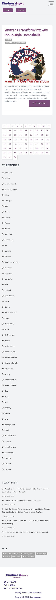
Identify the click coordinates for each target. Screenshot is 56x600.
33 (21, 139)
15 (21, 131)
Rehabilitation (10, 436)
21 (5, 135)
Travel (7, 301)
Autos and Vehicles (12, 262)
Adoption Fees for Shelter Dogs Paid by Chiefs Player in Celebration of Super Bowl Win (25, 490)
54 (37, 148)
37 (42, 139)
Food (7, 430)
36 (37, 139)
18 (37, 131)
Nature (7, 413)
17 (31, 131)
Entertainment (10, 184)
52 (26, 148)
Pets (6, 285)
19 (42, 131)
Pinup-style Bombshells (11, 554)
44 (31, 144)
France (7, 318)
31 (10, 139)
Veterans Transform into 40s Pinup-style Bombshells (26, 32)
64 (42, 153)
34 (26, 139)
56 (47, 148)
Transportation (10, 380)
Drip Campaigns (11, 189)
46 (42, 144)
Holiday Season (11, 357)
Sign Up (21, 10)
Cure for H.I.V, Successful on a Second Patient (23, 500)
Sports (7, 178)
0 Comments (11, 43)
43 (26, 144)
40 (10, 144)
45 (37, 144)
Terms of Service (34, 593)
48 (5, 148)
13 (10, 131)
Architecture (10, 346)
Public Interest (10, 313)
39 (5, 144)
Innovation (9, 452)
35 (31, 139)
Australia (8, 279)
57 (5, 153)
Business (8, 234)
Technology (9, 240)
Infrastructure (10, 447)
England (8, 290)
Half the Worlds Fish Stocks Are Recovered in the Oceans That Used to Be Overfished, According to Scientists (26, 510)
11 (49, 126)
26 (31, 135)
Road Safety (9, 324)
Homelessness (10, 385)
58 (10, 153)
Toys (6, 402)
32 (15, 139)
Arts (6, 419)
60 (21, 153)
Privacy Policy (21, 593)
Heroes (7, 212)
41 (15, 144)
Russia (7, 307)
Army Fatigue (42, 554)
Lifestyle (8, 201)
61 (26, 153)
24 (21, 135)
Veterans (7, 557)
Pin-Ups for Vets (29, 557)
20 (47, 131)
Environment (9, 335)
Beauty (7, 374)
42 (21, 144)
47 (47, 144)
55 (42, 148)
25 (26, 135)
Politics (8, 458)
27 (37, 135)
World (7, 329)
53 (31, 148)
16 (26, 131)
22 (10, 135)
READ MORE (41, 103)
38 (47, 139)
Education (8, 273)
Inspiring (8, 217)
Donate (8, 10)
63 (37, 153)
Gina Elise (17, 557)
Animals (8, 251)
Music (7, 396)
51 (21, 148)
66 (5, 157)
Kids (6, 391)
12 (5, 131)
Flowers (8, 464)
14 (15, 131)
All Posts (8, 173)
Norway (8, 257)
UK (6, 245)
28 (42, 135)
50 (15, 148)
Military (8, 408)
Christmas (9, 368)
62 (31, 153)
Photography (10, 424)
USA (6, 206)
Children (8, 469)
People (7, 341)
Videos (7, 223)
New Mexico (9, 296)
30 (5, 139)
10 (43, 126)
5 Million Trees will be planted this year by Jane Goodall (26, 532)
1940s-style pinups (28, 554)
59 (15, 153)
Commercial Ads (11, 363)
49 (10, 148)
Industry (8, 441)
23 (15, 135)
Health (7, 229)
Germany (8, 268)
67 (10, 157)
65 (47, 153)
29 (47, 135)
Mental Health (10, 352)
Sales (7, 195)
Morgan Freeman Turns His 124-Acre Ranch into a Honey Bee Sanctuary (25, 522)
